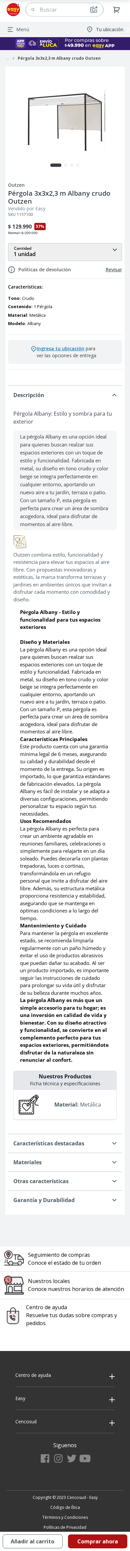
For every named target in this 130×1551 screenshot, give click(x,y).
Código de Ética (65, 1507)
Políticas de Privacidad (65, 1527)
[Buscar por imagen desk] (93, 9)
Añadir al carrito (32, 1541)
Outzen (16, 185)
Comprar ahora (97, 1541)
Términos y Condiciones (65, 1517)
